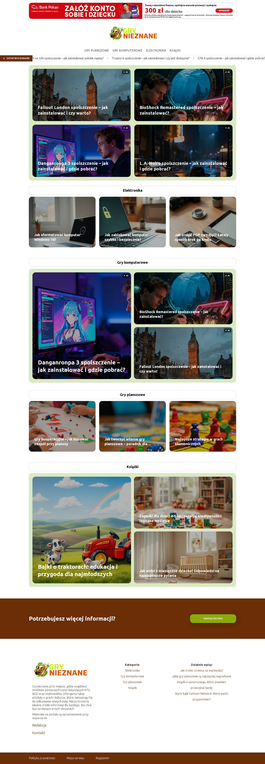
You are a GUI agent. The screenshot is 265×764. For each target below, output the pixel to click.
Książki (175, 50)
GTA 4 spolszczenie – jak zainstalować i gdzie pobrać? (179, 58)
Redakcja (39, 725)
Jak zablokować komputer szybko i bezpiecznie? (127, 237)
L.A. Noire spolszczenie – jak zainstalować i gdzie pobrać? (183, 166)
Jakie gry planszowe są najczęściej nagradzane (201, 676)
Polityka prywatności (42, 758)
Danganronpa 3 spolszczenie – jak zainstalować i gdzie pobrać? (73, 166)
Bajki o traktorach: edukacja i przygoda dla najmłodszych (78, 570)
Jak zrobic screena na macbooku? (201, 670)
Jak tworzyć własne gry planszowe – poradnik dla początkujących (126, 441)
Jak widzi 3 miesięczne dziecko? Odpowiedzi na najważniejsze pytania (179, 573)
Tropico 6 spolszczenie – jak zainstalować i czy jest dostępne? (98, 58)
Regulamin (102, 758)
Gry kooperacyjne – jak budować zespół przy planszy (61, 441)
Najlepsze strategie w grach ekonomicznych (199, 441)
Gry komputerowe (127, 50)
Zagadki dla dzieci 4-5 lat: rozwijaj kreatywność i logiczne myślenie (180, 518)
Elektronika (156, 50)
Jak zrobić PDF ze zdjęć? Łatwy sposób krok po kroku (201, 237)
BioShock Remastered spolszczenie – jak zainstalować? (181, 110)
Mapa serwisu (75, 758)
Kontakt (38, 733)
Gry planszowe (96, 50)
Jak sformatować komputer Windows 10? (57, 237)
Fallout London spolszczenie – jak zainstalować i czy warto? (73, 110)
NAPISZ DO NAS (213, 618)
